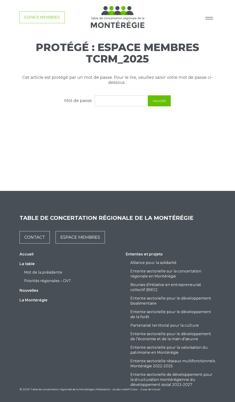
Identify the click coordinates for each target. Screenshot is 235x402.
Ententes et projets (144, 254)
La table (27, 264)
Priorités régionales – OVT (47, 281)
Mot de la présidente (43, 272)
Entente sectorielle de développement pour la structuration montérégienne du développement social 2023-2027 (171, 379)
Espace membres (42, 17)
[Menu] (209, 17)
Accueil (27, 254)
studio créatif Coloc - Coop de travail (136, 389)
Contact (34, 237)
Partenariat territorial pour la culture (164, 325)
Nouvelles (29, 290)
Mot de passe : (79, 100)
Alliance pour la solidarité (153, 262)
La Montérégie (34, 300)
